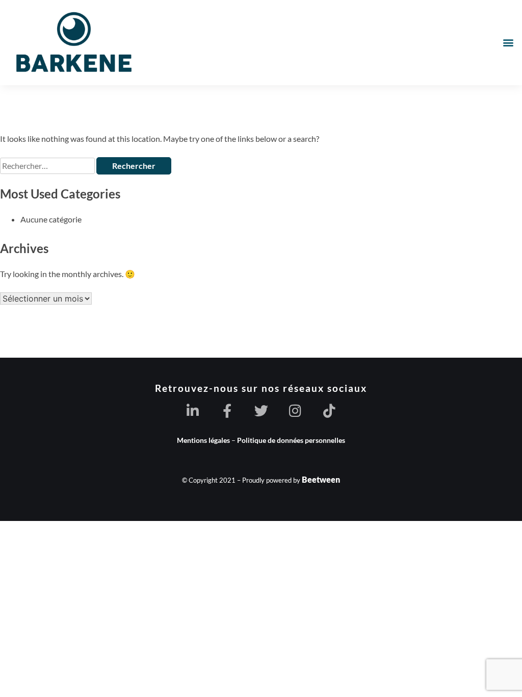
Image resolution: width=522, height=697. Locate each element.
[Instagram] (295, 410)
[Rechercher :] (48, 165)
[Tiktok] (329, 410)
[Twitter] (261, 410)
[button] (508, 42)
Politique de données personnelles (291, 440)
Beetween (321, 479)
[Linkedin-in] (193, 410)
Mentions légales (203, 440)
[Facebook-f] (227, 410)
